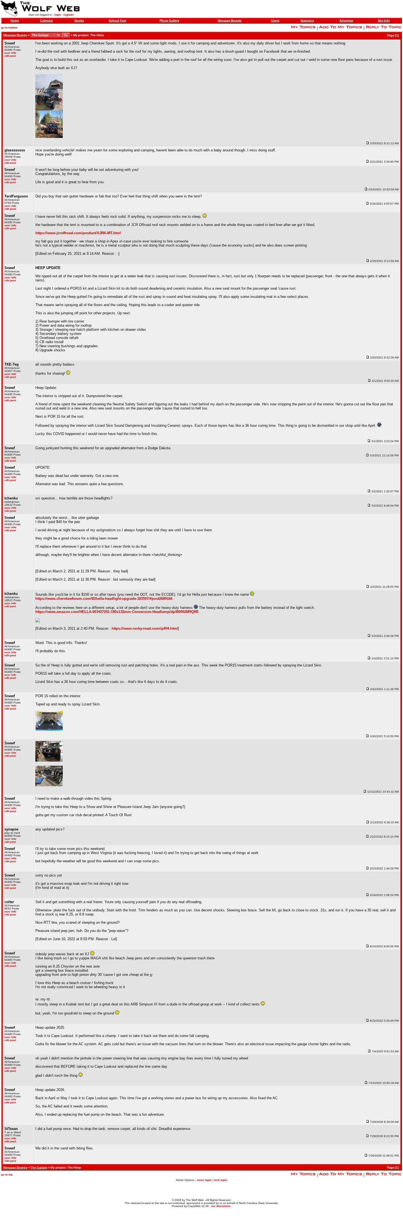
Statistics (307, 20)
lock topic (220, 1180)
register (68, 14)
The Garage (38, 1167)
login (57, 14)
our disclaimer (221, 1206)
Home (14, 20)
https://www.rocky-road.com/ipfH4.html (145, 628)
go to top (7, 1174)
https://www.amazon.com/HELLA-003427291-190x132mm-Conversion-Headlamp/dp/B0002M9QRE (117, 612)
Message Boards (230, 20)
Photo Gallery (169, 20)
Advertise (346, 20)
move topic (204, 1180)
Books (79, 20)
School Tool (117, 20)
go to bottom (9, 27)
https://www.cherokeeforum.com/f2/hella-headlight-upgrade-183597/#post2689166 (103, 599)
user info (10, 52)
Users (275, 20)
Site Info (384, 20)
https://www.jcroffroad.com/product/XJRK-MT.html (78, 233)
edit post (10, 55)
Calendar (46, 20)
